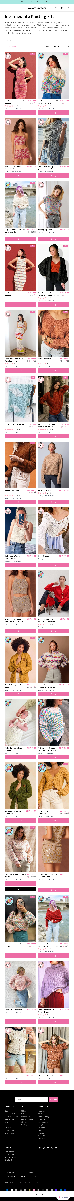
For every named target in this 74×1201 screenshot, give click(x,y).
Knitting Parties (11, 1133)
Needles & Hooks (11, 1157)
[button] (10, 41)
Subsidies (41, 1139)
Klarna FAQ (42, 1136)
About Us (41, 1111)
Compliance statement (42, 1126)
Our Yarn (8, 1125)
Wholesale (42, 1114)
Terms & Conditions (42, 1131)
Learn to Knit (10, 1114)
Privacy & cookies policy (43, 1120)
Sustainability (10, 1128)
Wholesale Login (44, 1117)
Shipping (24, 1111)
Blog (6, 1111)
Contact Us (25, 1117)
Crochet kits (9, 1154)
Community (9, 1130)
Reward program (27, 1119)
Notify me (20, 889)
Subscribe (53, 1099)
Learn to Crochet (11, 1117)
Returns (24, 1114)
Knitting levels (26, 1125)
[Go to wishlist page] (61, 8)
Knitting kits (9, 1152)
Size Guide (25, 1122)
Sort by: (47, 46)
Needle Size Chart (9, 1120)
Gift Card (8, 1160)
